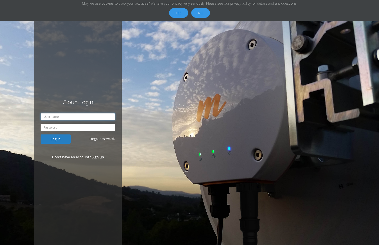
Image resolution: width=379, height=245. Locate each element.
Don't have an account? (78, 157)
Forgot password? (102, 139)
